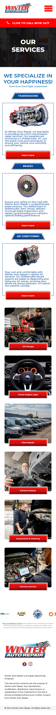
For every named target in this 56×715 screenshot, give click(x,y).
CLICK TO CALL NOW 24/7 (30, 23)
